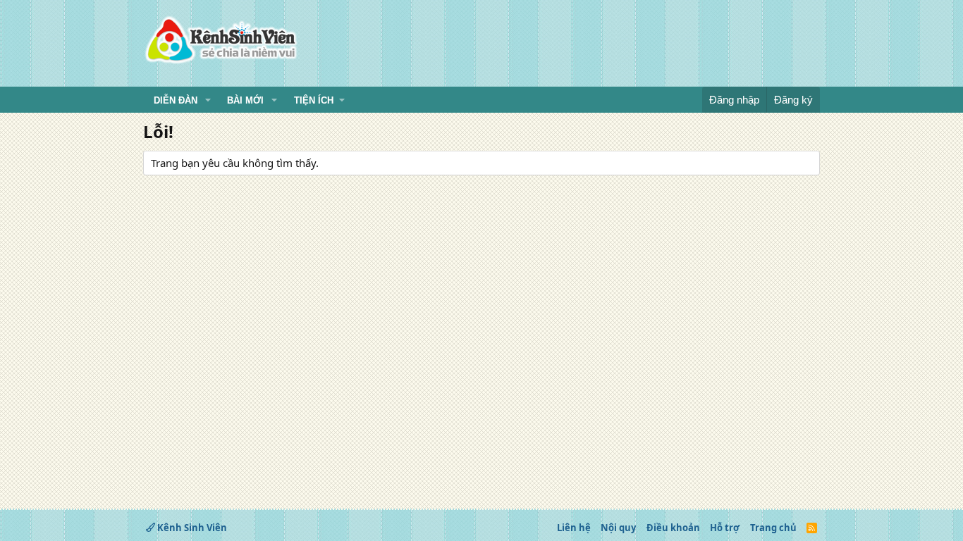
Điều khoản (673, 527)
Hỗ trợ (725, 527)
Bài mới (245, 100)
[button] (208, 101)
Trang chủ (773, 527)
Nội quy (618, 527)
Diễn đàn (175, 100)
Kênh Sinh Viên (191, 527)
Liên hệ (574, 527)
